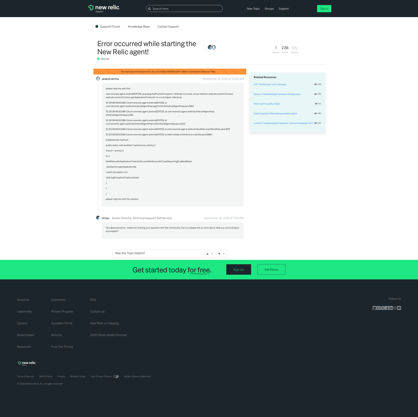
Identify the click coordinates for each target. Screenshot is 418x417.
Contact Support (168, 26)
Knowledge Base (139, 26)
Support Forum (110, 26)
